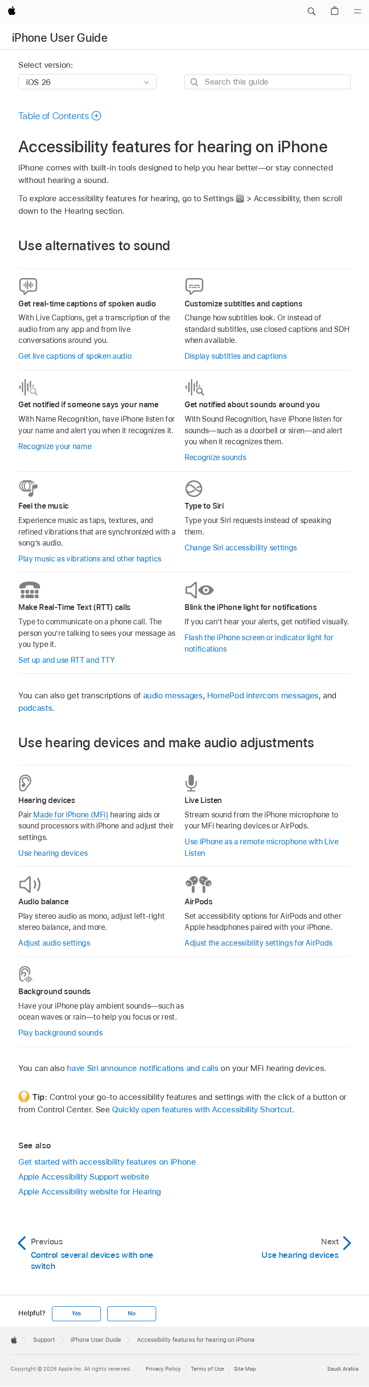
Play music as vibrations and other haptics (89, 558)
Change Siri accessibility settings (240, 547)
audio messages (173, 695)
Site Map (245, 1368)
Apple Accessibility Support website (83, 1176)
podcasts (35, 708)
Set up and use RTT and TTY (66, 660)
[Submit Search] (195, 82)
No (131, 1313)
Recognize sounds (215, 457)
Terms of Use (207, 1368)
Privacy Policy (163, 1368)
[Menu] (357, 11)
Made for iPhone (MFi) (71, 814)
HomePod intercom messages (263, 695)
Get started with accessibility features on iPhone (107, 1162)
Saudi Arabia (342, 1368)
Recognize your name (54, 446)
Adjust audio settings (54, 943)
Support (44, 1340)
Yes (76, 1313)
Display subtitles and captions (235, 356)
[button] (311, 11)
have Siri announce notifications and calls (142, 1068)
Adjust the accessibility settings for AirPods (258, 943)
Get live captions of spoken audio (74, 356)
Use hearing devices (52, 853)
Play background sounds (60, 1032)
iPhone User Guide (60, 38)
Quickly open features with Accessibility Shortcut (202, 1109)
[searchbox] (267, 81)
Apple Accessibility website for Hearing (89, 1191)
